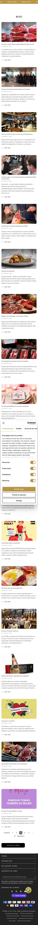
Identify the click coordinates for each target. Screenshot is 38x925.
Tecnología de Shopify (11, 913)
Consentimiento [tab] (7, 428)
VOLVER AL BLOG (13, 845)
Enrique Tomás (12, 911)
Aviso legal (12, 920)
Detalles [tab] (19, 428)
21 (15, 836)
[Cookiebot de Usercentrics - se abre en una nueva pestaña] (27, 423)
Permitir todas (19, 489)
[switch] (33, 468)
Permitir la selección (19, 495)
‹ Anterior (6, 833)
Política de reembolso (26, 913)
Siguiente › (21, 836)
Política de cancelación (24, 920)
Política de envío (12, 918)
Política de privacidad (13, 916)
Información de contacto (26, 918)
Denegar (19, 500)
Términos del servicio (27, 916)
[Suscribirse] (35, 877)
